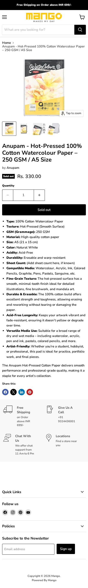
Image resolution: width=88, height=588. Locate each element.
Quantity (8, 185)
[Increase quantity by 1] (39, 195)
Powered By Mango (44, 580)
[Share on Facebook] (5, 392)
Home (6, 43)
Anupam (13, 168)
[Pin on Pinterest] (29, 392)
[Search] (80, 30)
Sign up (66, 549)
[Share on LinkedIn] (21, 392)
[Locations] (65, 445)
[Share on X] (13, 392)
